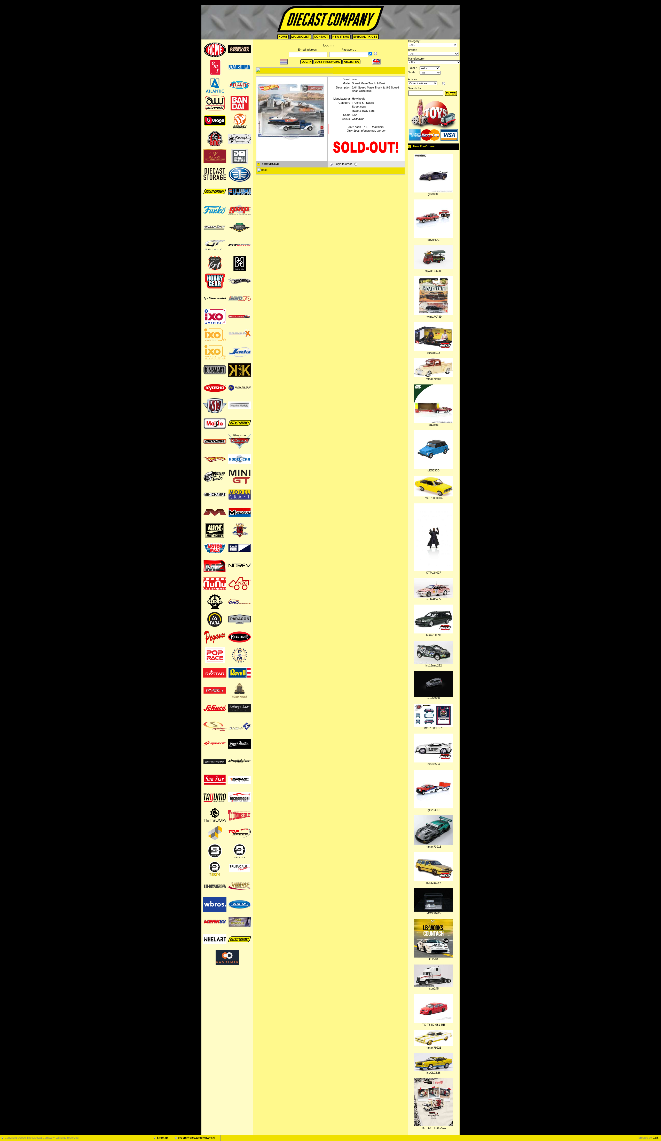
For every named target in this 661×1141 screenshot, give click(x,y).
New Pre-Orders (424, 146)
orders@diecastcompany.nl (196, 1137)
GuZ (655, 1137)
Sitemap (162, 1137)
